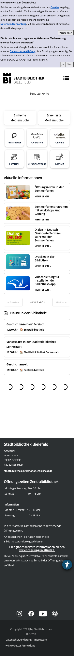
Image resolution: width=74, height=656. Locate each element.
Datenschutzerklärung (19, 639)
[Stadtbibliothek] (23, 78)
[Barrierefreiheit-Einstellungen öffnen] (67, 565)
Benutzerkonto (39, 93)
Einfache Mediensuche (20, 117)
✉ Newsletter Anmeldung (20, 645)
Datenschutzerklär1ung (13, 23)
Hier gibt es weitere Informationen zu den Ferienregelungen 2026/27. (37, 548)
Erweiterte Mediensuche (54, 117)
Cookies (55, 7)
